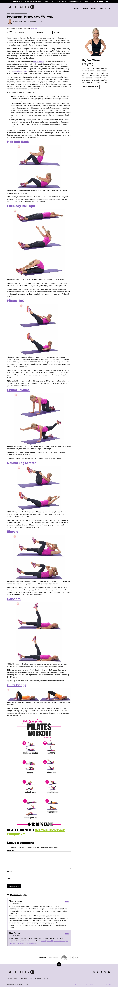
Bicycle (12, 532)
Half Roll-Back (18, 142)
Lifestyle (93, 8)
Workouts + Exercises (21, 13)
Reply (67, 902)
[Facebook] (101, 972)
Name (9, 871)
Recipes (24, 978)
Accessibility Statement (91, 984)
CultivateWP (108, 984)
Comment (11, 851)
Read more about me (90, 87)
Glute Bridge (16, 685)
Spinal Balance (18, 390)
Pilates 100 (15, 301)
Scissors (14, 599)
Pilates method (38, 62)
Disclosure (82, 984)
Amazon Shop (105, 5)
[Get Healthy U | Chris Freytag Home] (21, 7)
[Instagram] (94, 972)
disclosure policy (34, 28)
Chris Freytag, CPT (20, 21)
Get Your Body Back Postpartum (36, 832)
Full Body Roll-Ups (21, 206)
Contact (95, 5)
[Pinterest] (109, 972)
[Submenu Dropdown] (80, 8)
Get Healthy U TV (85, 5)
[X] (105, 972)
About (31, 978)
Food (85, 8)
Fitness (76, 8)
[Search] (109, 9)
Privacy (77, 984)
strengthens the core (21, 71)
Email (9, 878)
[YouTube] (97, 972)
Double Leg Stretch (22, 463)
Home (8, 13)
